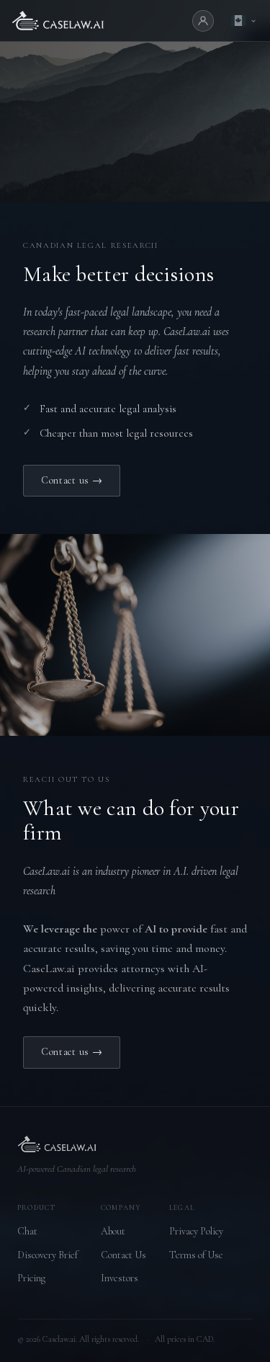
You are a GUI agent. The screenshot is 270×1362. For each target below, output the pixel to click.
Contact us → (71, 480)
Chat (27, 1231)
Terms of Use (196, 1255)
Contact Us (123, 1255)
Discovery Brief (47, 1255)
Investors (119, 1278)
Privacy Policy (196, 1231)
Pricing (31, 1278)
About (113, 1231)
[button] (243, 20)
